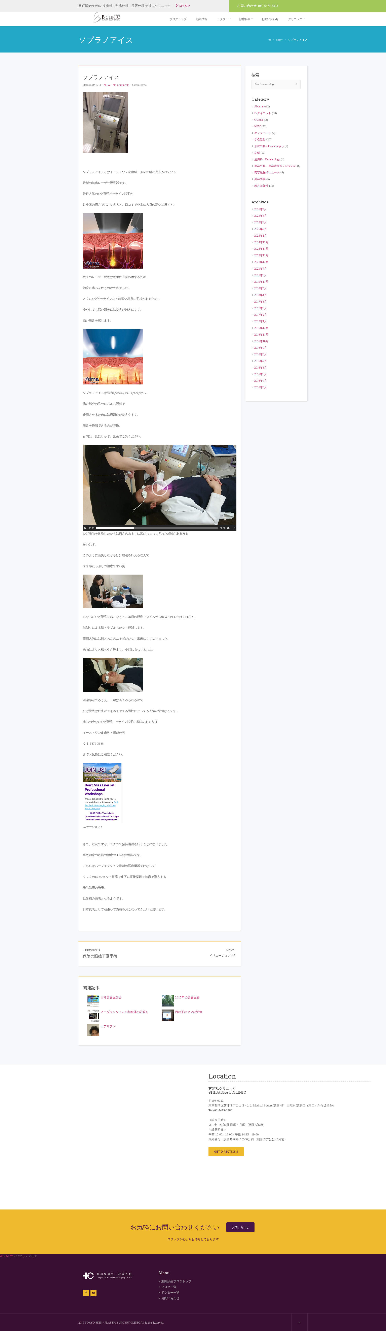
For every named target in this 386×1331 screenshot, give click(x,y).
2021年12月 (261, 262)
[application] (159, 488)
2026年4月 (260, 209)
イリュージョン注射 (222, 953)
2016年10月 (261, 341)
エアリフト (108, 1026)
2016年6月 (260, 367)
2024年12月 (261, 242)
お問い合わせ (270, 19)
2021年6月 (260, 275)
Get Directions (226, 1151)
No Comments (121, 85)
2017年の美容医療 (187, 997)
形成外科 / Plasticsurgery (269, 146)
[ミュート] (228, 528)
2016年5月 (260, 374)
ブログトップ (177, 19)
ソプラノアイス (101, 77)
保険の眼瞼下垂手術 (100, 953)
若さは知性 (261, 185)
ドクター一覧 (170, 1292)
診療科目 (244, 19)
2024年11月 (261, 248)
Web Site (184, 5)
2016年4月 (260, 380)
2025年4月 (260, 222)
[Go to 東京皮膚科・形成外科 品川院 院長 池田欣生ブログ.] (269, 39)
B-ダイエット (262, 113)
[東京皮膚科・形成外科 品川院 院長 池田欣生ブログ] (108, 17)
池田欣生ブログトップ (176, 1281)
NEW (279, 39)
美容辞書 (260, 179)
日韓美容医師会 (111, 997)
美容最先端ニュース (267, 172)
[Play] (85, 528)
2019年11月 (261, 281)
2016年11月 (261, 334)
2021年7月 (260, 268)
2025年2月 (260, 229)
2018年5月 (260, 288)
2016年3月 (260, 387)
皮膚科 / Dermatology (267, 159)
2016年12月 (261, 328)
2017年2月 (260, 314)
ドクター (222, 19)
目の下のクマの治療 (188, 1012)
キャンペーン (262, 133)
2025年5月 (260, 215)
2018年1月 (260, 295)
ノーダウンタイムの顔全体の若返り (125, 1012)
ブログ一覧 (168, 1287)
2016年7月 (260, 361)
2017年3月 (260, 308)
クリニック (295, 19)
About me (260, 106)
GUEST (259, 119)
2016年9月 (260, 347)
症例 (257, 152)
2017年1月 (260, 321)
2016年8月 (260, 354)
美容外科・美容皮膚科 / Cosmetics (275, 166)
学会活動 (260, 139)
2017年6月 (260, 301)
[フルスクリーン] (233, 528)
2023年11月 (261, 255)
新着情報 (201, 19)
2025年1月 (260, 235)
